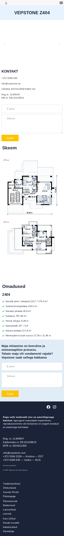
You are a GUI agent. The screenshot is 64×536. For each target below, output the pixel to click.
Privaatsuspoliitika (9, 465)
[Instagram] (54, 407)
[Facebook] (48, 407)
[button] (5, 43)
